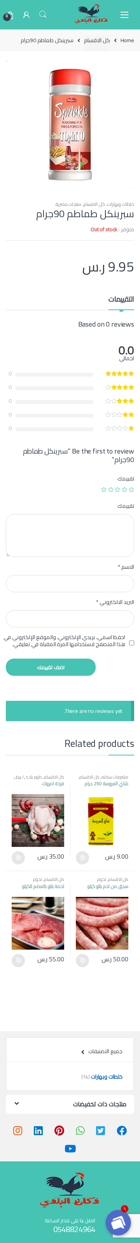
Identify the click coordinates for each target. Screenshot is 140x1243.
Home (127, 40)
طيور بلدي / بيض (28, 777)
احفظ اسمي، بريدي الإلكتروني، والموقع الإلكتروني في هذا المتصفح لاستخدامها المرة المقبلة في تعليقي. (64, 641)
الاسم (126, 566)
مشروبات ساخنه (115, 777)
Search (42, 14)
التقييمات (121, 300)
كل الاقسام (97, 40)
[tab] (121, 302)
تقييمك (125, 478)
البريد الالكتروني (115, 601)
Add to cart (83, 857)
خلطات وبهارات (120, 204)
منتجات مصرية (69, 204)
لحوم (101, 879)
